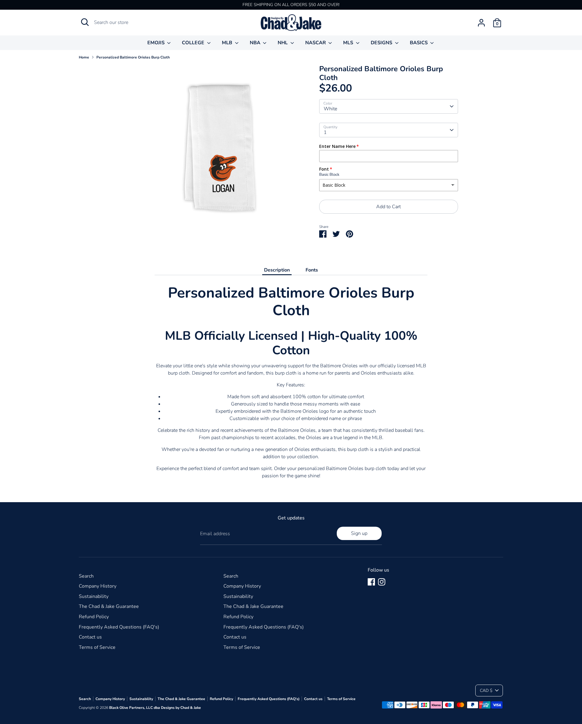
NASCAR (316, 42)
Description (277, 270)
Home (84, 57)
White (330, 108)
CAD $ (486, 690)
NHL (283, 42)
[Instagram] (381, 582)
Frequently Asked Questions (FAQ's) (119, 627)
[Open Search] (85, 22)
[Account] (481, 23)
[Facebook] (371, 582)
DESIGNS (382, 42)
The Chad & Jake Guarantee (109, 606)
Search (86, 576)
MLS (348, 42)
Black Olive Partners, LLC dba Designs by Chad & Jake (155, 707)
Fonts (312, 270)
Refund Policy (94, 616)
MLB (227, 42)
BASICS (419, 42)
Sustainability (94, 596)
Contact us (90, 637)
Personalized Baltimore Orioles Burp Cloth (133, 57)
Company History (97, 586)
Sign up (359, 533)
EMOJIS (156, 42)
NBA (256, 42)
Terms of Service (97, 647)
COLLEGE (194, 42)
